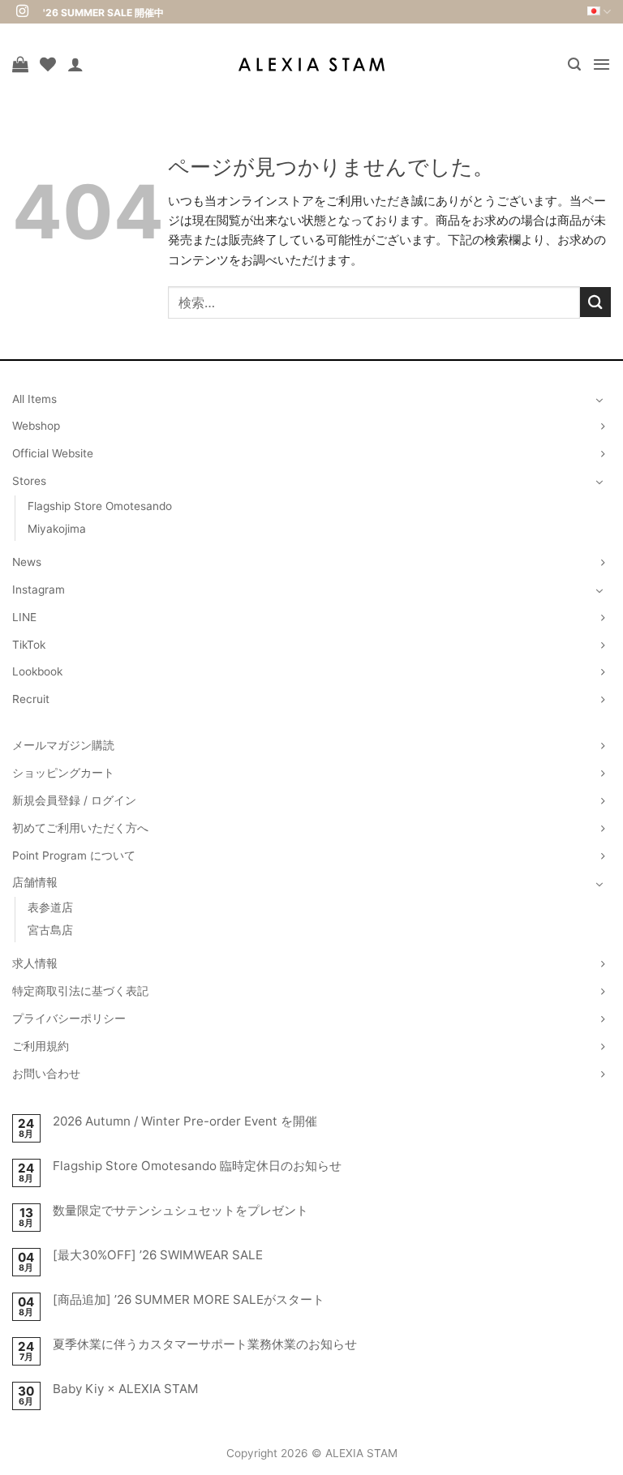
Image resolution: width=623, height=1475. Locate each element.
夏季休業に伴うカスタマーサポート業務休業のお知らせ (205, 1344)
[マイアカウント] (75, 64)
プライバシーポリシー (69, 1018)
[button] (574, 64)
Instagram (38, 589)
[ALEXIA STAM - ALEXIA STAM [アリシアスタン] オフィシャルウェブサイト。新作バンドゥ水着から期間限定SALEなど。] (311, 64)
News (26, 561)
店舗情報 (35, 882)
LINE (24, 617)
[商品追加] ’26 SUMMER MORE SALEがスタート (188, 1300)
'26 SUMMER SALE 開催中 (103, 12)
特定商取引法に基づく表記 (80, 990)
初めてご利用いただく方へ (80, 827)
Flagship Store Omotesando (100, 506)
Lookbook (37, 671)
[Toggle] (599, 400)
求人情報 (35, 963)
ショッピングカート (63, 772)
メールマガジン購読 (63, 745)
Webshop (36, 425)
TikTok (28, 644)
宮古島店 (50, 930)
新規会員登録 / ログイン (74, 800)
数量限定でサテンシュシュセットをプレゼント (180, 1210)
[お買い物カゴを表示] (20, 64)
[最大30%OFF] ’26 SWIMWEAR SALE (158, 1255)
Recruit (30, 698)
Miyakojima (57, 528)
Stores (29, 480)
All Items (34, 398)
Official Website (52, 453)
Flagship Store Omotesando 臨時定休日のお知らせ (197, 1166)
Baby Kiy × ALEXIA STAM (126, 1389)
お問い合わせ (46, 1073)
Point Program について (73, 855)
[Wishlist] (48, 64)
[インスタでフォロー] (22, 12)
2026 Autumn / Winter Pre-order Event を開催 (185, 1121)
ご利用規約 (40, 1046)
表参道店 (50, 907)
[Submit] (595, 302)
